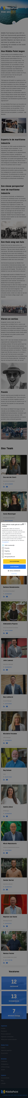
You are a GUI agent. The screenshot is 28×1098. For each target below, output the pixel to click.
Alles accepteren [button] (14, 561)
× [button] (24, 524)
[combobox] (23, 524)
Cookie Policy (14, 573)
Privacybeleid (5, 542)
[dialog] (14, 549)
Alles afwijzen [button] (14, 566)
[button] (14, 571)
